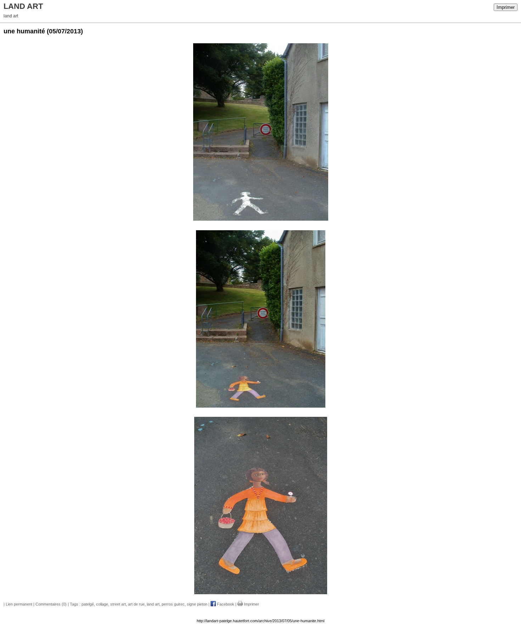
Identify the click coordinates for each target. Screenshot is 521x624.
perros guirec (173, 604)
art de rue (136, 604)
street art (118, 604)
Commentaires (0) (51, 604)
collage (102, 604)
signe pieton (197, 604)
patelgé (88, 604)
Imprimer (506, 7)
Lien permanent (19, 604)
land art (153, 604)
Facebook (225, 604)
